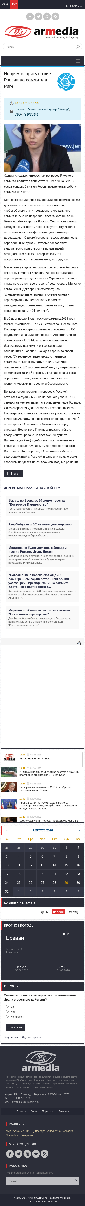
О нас (34, 1111)
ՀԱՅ (5, 4)
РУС (14, 4)
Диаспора (39, 1131)
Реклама (64, 1111)
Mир (18, 113)
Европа (20, 109)
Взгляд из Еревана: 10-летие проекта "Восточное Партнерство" (36, 502)
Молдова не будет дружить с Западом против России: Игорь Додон (37, 549)
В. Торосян (50, 1201)
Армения (18, 1131)
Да (12, 1006)
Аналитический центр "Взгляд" (48, 109)
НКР (28, 1131)
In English (13, 473)
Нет (13, 1011)
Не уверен (17, 1016)
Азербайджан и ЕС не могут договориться (40, 524)
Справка (68, 1131)
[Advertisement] (42, 692)
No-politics (12, 1135)
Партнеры (48, 1111)
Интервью (26, 1135)
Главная (21, 1111)
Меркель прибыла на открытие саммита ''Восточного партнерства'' (39, 612)
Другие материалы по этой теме (33, 488)
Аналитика (31, 113)
